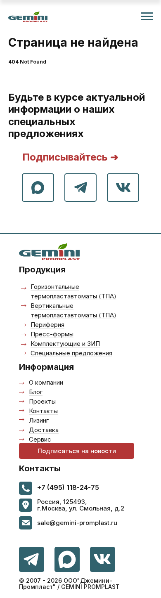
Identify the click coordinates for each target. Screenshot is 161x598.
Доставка (44, 430)
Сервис (40, 439)
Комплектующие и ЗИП (65, 343)
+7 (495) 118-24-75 (68, 487)
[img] (102, 559)
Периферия (47, 325)
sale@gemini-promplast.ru (77, 523)
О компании (46, 382)
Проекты (42, 401)
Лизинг (39, 420)
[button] (76, 451)
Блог (36, 392)
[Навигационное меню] (147, 16)
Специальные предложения (71, 353)
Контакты (43, 411)
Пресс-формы (52, 334)
